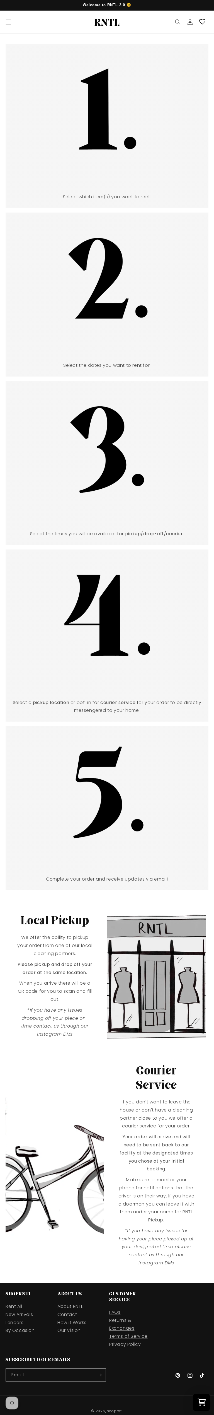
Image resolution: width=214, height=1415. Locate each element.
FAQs (114, 1312)
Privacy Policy (125, 1344)
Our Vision (69, 1330)
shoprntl (115, 1411)
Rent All (14, 1306)
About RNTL (70, 1306)
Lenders (14, 1322)
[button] (8, 22)
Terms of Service (128, 1336)
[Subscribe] (99, 1375)
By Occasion (20, 1330)
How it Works (71, 1322)
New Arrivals (19, 1314)
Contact (67, 1314)
